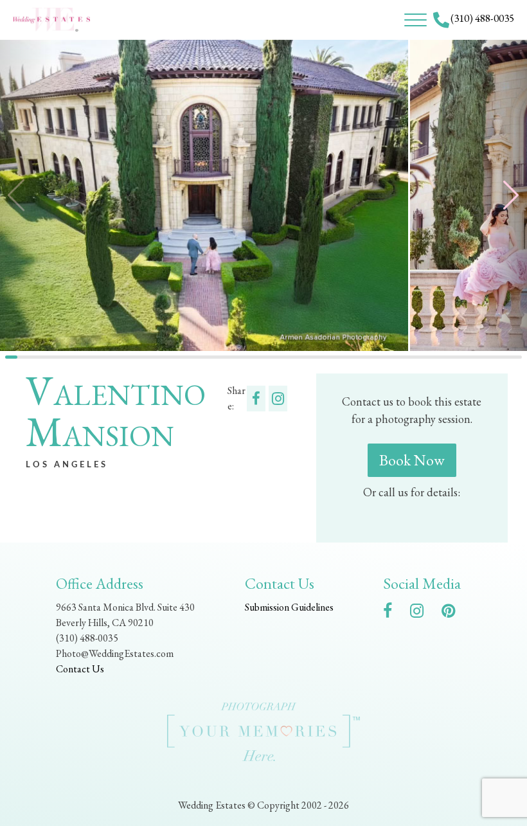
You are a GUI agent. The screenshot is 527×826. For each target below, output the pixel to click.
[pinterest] (455, 613)
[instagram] (423, 613)
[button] (500, 195)
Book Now (412, 460)
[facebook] (394, 613)
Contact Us (80, 669)
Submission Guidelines (289, 607)
